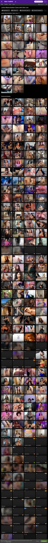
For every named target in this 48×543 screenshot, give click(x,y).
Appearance (6, 10)
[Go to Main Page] (8, 1)
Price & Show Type (25, 10)
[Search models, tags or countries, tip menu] (46, 4)
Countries (15, 10)
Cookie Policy (8, 541)
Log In (45, 1)
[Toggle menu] (1, 1)
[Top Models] (15, 1)
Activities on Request (37, 10)
